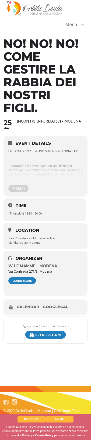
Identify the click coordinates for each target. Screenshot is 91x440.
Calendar (28, 307)
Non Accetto (31, 419)
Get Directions (48, 335)
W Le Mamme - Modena (32, 266)
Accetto (59, 419)
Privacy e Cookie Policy (37, 435)
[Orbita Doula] (35, 8)
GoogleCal (55, 307)
